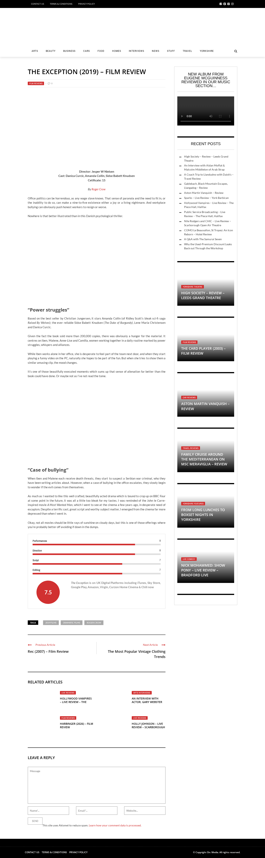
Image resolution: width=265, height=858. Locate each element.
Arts (35, 51)
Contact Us (37, 3)
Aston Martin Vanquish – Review (203, 192)
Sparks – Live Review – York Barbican (206, 197)
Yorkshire (207, 51)
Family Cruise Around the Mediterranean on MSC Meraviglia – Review (204, 459)
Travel (187, 51)
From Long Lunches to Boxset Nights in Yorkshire (203, 514)
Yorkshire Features (193, 503)
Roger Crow (99, 189)
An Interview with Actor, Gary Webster (147, 700)
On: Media (212, 852)
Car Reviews (189, 397)
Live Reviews (67, 692)
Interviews (136, 51)
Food (101, 51)
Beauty (50, 51)
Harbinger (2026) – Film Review (76, 725)
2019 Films (50, 622)
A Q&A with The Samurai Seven (203, 239)
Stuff (171, 51)
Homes (116, 51)
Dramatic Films (71, 622)
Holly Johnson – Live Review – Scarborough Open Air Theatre (148, 727)
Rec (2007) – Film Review (48, 651)
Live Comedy (189, 559)
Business (69, 51)
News (155, 51)
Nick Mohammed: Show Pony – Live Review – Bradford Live (203, 570)
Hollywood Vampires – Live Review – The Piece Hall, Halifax (76, 702)
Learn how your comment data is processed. (115, 825)
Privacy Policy (86, 3)
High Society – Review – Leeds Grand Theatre (202, 295)
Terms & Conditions (61, 3)
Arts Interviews (141, 692)
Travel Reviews (190, 448)
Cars (86, 51)
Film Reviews (35, 83)
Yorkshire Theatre (192, 286)
